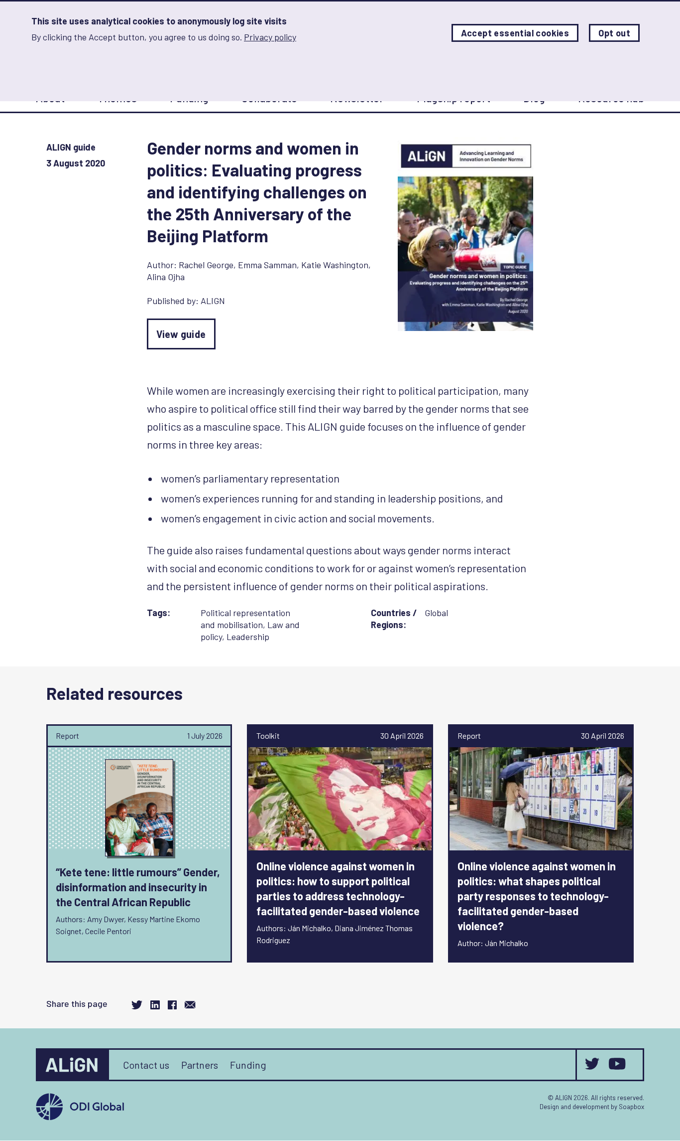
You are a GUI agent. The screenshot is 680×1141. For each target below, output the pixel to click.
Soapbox (631, 1107)
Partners (199, 1065)
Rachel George (206, 264)
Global (436, 612)
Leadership (248, 636)
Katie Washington (334, 264)
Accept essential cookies (515, 32)
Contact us (146, 1065)
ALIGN (213, 300)
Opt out (614, 32)
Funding (248, 1065)
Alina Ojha (166, 276)
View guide (181, 334)
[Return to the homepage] (73, 1065)
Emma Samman (267, 264)
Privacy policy (270, 36)
